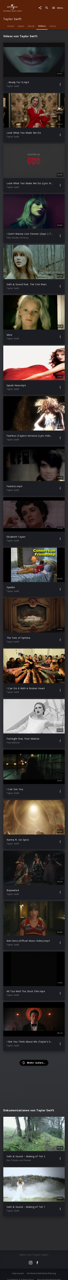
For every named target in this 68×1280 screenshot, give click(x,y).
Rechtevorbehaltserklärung (41, 1273)
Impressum (18, 1273)
